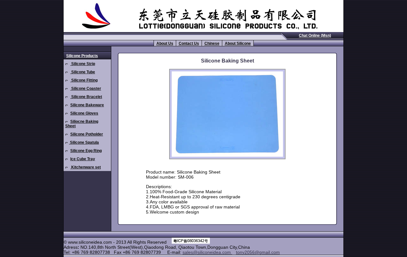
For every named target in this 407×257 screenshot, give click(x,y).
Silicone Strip (82, 64)
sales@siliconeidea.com (207, 252)
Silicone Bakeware (87, 105)
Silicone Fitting (84, 80)
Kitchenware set (85, 167)
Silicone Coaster (85, 88)
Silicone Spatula (84, 142)
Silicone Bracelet (86, 97)
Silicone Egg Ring (86, 150)
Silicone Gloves (84, 113)
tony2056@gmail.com (258, 252)
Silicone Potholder (86, 134)
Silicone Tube (82, 72)
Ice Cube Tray (82, 159)
